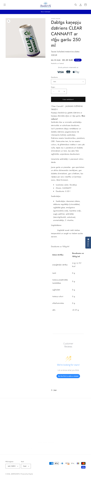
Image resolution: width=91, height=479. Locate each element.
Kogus (53, 87)
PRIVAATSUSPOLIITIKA (14, 418)
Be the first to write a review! (68, 376)
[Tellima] (62, 448)
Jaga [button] (55, 390)
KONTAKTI (9, 433)
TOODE (8, 423)
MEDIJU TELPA (11, 428)
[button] (4, 4)
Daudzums (54, 77)
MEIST (8, 438)
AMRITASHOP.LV (16, 474)
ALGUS (8, 413)
